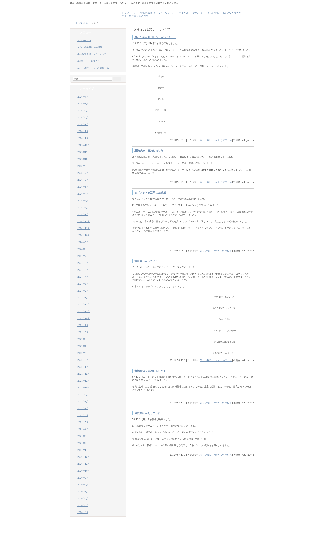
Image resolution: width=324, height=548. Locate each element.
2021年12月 (83, 374)
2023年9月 (82, 325)
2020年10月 (83, 471)
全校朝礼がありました (147, 413)
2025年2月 (82, 207)
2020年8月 (82, 484)
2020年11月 (83, 464)
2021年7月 (82, 408)
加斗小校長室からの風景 (135, 16)
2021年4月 (82, 429)
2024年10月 (83, 235)
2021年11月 (83, 380)
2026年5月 (82, 110)
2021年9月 (82, 394)
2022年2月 (82, 360)
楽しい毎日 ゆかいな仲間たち (216, 140)
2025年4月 (82, 193)
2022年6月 (82, 332)
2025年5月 (82, 187)
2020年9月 (82, 477)
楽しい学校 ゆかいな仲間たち (225, 13)
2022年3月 (82, 353)
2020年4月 (82, 512)
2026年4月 (82, 117)
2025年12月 (83, 145)
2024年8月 (82, 249)
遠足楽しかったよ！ (146, 261)
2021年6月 (82, 415)
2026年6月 (82, 103)
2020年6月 (82, 498)
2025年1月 (82, 214)
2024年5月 (82, 270)
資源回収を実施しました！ (150, 370)
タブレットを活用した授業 (150, 192)
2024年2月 (82, 290)
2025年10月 (83, 159)
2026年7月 (82, 96)
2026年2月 (82, 131)
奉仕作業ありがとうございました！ (155, 37)
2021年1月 (82, 450)
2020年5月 (82, 505)
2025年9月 (82, 166)
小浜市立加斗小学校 (92, 13)
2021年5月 (82, 422)
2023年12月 (83, 304)
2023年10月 (83, 318)
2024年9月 (82, 242)
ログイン (245, 544)
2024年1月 (82, 297)
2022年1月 (82, 367)
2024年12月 (83, 221)
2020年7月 (82, 491)
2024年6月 (82, 263)
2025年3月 (82, 200)
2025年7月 (82, 173)
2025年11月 (83, 152)
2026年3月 (82, 124)
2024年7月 (82, 256)
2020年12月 (83, 457)
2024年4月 (82, 277)
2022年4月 (82, 346)
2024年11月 (83, 228)
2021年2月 (82, 443)
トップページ (129, 13)
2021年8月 (82, 401)
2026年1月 (82, 138)
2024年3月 (82, 284)
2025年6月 (82, 180)
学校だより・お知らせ (191, 13)
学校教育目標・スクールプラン (157, 13)
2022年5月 (82, 339)
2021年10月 (83, 387)
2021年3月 (82, 436)
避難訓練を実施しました (148, 150)
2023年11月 (83, 311)
